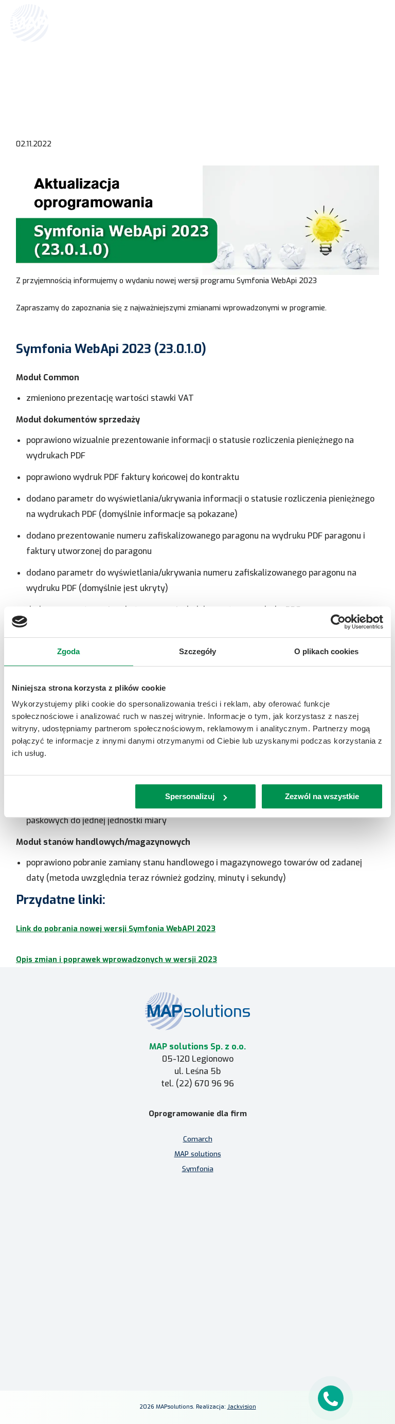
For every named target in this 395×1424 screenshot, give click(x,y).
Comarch (197, 1138)
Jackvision (241, 1407)
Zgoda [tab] (68, 651)
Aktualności (168, 75)
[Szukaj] (349, 22)
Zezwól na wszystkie (322, 796)
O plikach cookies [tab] (326, 651)
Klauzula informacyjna (197, 1307)
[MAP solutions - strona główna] (197, 1011)
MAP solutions (197, 1153)
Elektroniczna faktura (197, 1243)
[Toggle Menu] (372, 23)
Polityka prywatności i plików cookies (198, 1322)
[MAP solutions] (62, 23)
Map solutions (124, 75)
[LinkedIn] (197, 1342)
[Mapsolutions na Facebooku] (173, 1342)
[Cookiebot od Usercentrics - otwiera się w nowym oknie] (338, 622)
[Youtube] (222, 1342)
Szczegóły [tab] (198, 651)
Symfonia (197, 1168)
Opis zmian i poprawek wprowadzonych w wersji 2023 (116, 959)
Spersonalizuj (189, 796)
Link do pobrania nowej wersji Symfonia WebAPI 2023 (116, 928)
